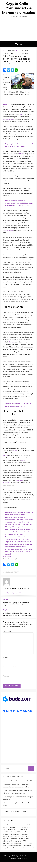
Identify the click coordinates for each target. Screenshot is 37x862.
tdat (20, 843)
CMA (28, 827)
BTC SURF (12, 827)
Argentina (6, 104)
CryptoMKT (17, 832)
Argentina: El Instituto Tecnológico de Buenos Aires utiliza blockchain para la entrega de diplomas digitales (18, 544)
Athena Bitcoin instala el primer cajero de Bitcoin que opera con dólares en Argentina (18, 551)
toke (29, 843)
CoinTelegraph (15, 571)
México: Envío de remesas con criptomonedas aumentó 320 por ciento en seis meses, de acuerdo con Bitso (19, 203)
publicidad (6, 843)
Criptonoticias (7, 832)
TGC (25, 843)
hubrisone (13, 836)
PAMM (11, 841)
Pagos (11, 342)
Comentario (7, 631)
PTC (24, 841)
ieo (27, 836)
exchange (24, 834)
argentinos (19, 480)
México (21, 154)
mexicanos (6, 482)
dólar (23, 460)
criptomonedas (8, 119)
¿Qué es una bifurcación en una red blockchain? (17, 781)
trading (18, 845)
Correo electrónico (9, 667)
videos (15, 848)
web (19, 848)
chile (23, 827)
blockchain (25, 825)
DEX (24, 832)
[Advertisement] (18, 30)
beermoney (10, 825)
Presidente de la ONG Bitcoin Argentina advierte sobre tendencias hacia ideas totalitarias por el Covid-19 (19, 531)
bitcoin (5, 455)
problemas (18, 841)
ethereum (6, 834)
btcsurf (5, 827)
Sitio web (6, 676)
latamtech (14, 838)
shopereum (14, 843)
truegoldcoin (7, 848)
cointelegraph (13, 573)
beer (4, 825)
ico (19, 836)
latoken (21, 838)
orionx (5, 841)
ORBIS (27, 838)
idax (23, 836)
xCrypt (25, 848)
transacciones (26, 845)
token (4, 845)
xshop (30, 848)
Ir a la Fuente (7, 556)
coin (4, 829)
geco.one (6, 836)
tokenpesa (11, 845)
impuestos (6, 838)
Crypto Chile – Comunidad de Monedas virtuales (18, 8)
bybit (18, 827)
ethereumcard (14, 834)
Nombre (6, 657)
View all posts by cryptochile (12, 593)
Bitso (22, 114)
